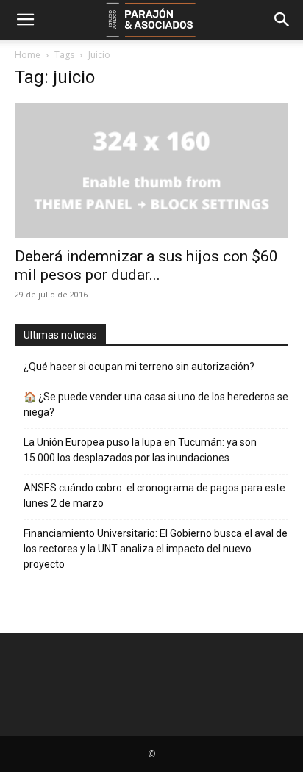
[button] (25, 20)
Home (27, 54)
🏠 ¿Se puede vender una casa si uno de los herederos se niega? (156, 404)
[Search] (282, 20)
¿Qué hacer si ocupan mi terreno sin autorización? (139, 366)
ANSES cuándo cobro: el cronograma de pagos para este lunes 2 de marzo (154, 495)
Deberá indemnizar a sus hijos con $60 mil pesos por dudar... (146, 266)
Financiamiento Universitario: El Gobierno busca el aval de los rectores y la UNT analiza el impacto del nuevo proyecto (156, 548)
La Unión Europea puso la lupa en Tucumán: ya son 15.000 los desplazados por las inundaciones (140, 449)
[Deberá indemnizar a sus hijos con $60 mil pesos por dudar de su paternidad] (151, 170)
